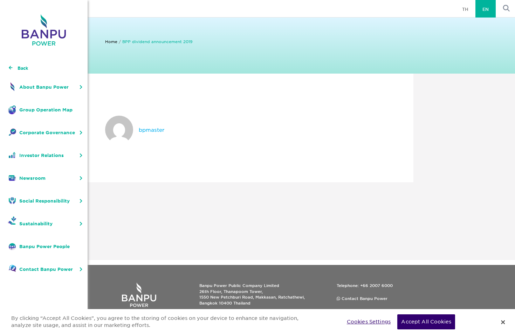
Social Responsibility (44, 201)
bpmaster (151, 129)
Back (23, 68)
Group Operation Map (46, 109)
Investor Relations (41, 155)
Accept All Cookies (426, 322)
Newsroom (32, 178)
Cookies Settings (369, 322)
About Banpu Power (44, 87)
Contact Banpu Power (46, 269)
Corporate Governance (47, 132)
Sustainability (36, 223)
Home (111, 41)
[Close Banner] (503, 322)
